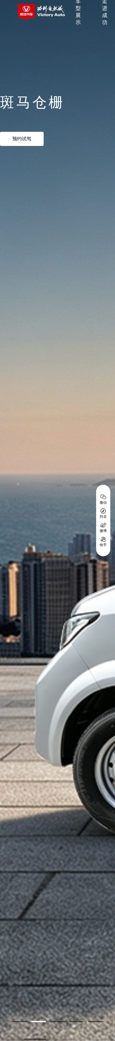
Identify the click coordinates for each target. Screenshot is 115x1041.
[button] (19, 1021)
